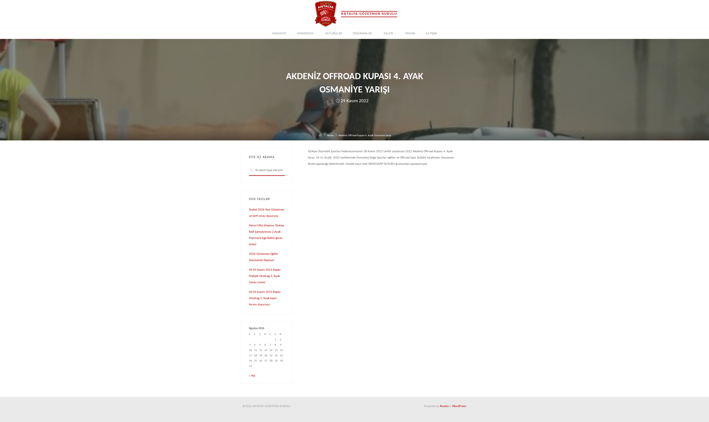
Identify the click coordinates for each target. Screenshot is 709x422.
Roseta (443, 406)
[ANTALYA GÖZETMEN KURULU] (326, 13)
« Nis (252, 375)
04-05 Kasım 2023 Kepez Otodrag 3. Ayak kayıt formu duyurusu (265, 298)
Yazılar (330, 135)
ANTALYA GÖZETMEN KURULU (369, 14)
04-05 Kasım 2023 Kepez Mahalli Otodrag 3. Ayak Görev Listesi (265, 276)
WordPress (459, 406)
